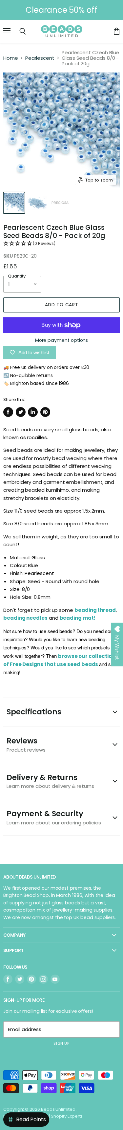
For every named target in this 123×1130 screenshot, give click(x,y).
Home (10, 58)
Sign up (61, 1043)
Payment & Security (54, 817)
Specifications (34, 712)
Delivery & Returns (50, 780)
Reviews (26, 744)
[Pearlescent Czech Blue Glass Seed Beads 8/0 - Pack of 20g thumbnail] (14, 202)
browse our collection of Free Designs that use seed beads (60, 664)
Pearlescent (39, 58)
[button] (61, 244)
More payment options (61, 340)
